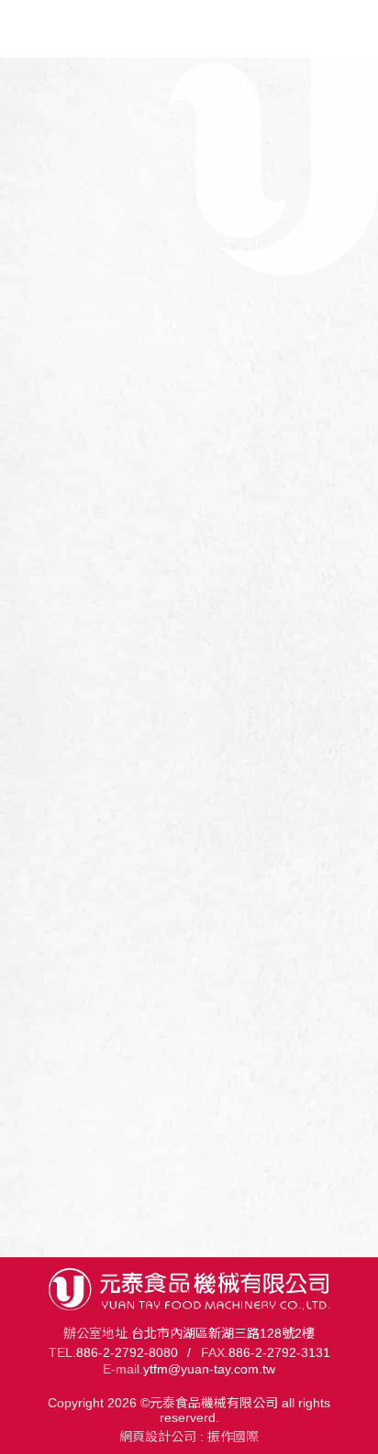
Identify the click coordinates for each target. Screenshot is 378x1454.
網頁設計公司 (157, 1436)
